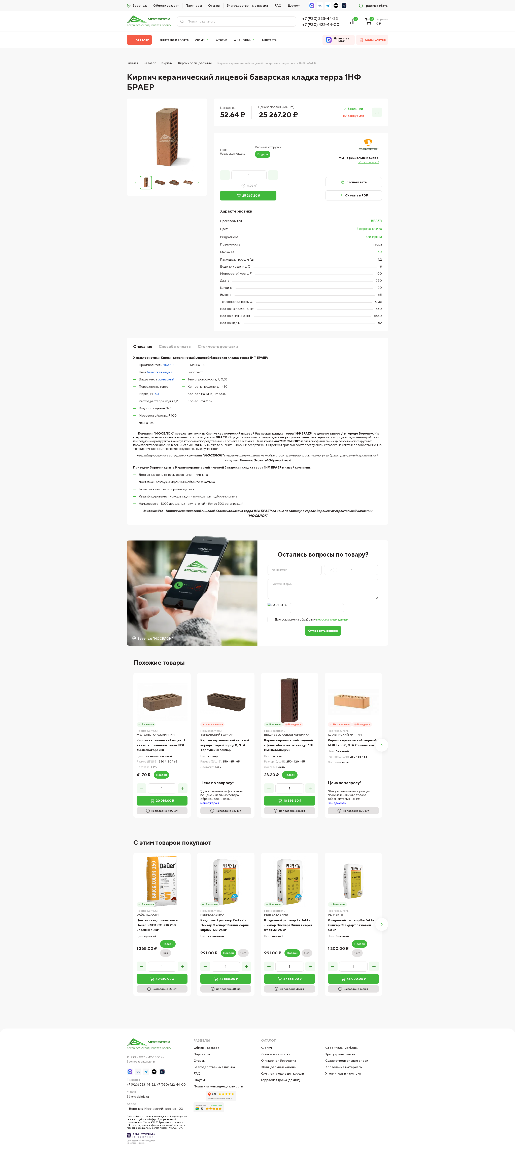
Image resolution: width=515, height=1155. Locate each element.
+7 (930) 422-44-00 (320, 24)
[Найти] (182, 21)
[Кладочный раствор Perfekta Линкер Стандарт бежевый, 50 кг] (353, 881)
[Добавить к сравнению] (377, 112)
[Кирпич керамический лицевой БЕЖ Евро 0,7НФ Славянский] (353, 701)
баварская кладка (369, 229)
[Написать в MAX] (312, 5)
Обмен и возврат (166, 5)
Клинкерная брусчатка (278, 1061)
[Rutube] (344, 5)
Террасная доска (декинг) (280, 1080)
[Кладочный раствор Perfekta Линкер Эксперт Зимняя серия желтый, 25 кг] (289, 881)
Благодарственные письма (247, 5)
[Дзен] (336, 5)
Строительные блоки (341, 1048)
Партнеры (193, 5)
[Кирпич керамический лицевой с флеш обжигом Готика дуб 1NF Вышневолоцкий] (289, 701)
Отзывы (214, 5)
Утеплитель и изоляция (343, 1073)
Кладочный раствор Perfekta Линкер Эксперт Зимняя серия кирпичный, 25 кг (224, 925)
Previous (135, 182)
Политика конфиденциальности (218, 1086)
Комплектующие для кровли (282, 1073)
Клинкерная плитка (275, 1054)
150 (379, 252)
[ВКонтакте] (320, 5)
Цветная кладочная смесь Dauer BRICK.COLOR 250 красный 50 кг (157, 925)
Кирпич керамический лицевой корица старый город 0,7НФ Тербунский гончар (224, 745)
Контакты (269, 40)
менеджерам (209, 803)
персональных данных (332, 619)
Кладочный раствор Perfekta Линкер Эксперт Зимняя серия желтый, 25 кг (288, 925)
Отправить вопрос (323, 631)
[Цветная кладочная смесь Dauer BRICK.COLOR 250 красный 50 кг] (162, 881)
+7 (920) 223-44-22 (320, 18)
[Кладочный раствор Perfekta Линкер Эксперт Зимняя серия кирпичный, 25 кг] (225, 881)
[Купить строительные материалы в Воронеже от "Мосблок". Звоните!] (149, 21)
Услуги (200, 40)
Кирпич (266, 1048)
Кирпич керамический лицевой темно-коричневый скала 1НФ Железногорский (161, 745)
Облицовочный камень (278, 1067)
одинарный (374, 237)
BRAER (376, 221)
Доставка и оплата (174, 40)
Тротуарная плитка (340, 1054)
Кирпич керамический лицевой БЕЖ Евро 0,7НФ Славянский (352, 742)
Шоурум (294, 5)
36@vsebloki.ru (138, 1096)
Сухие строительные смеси (346, 1061)
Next (198, 182)
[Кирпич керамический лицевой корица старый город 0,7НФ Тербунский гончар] (225, 701)
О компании (242, 40)
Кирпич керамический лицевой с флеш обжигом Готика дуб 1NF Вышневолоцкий (289, 745)
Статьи (221, 40)
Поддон (262, 154)
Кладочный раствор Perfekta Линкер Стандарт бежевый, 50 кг (351, 925)
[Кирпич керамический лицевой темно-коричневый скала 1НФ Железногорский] (162, 701)
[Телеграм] (328, 5)
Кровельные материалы (344, 1067)
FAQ (277, 5)
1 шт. (166, 953)
